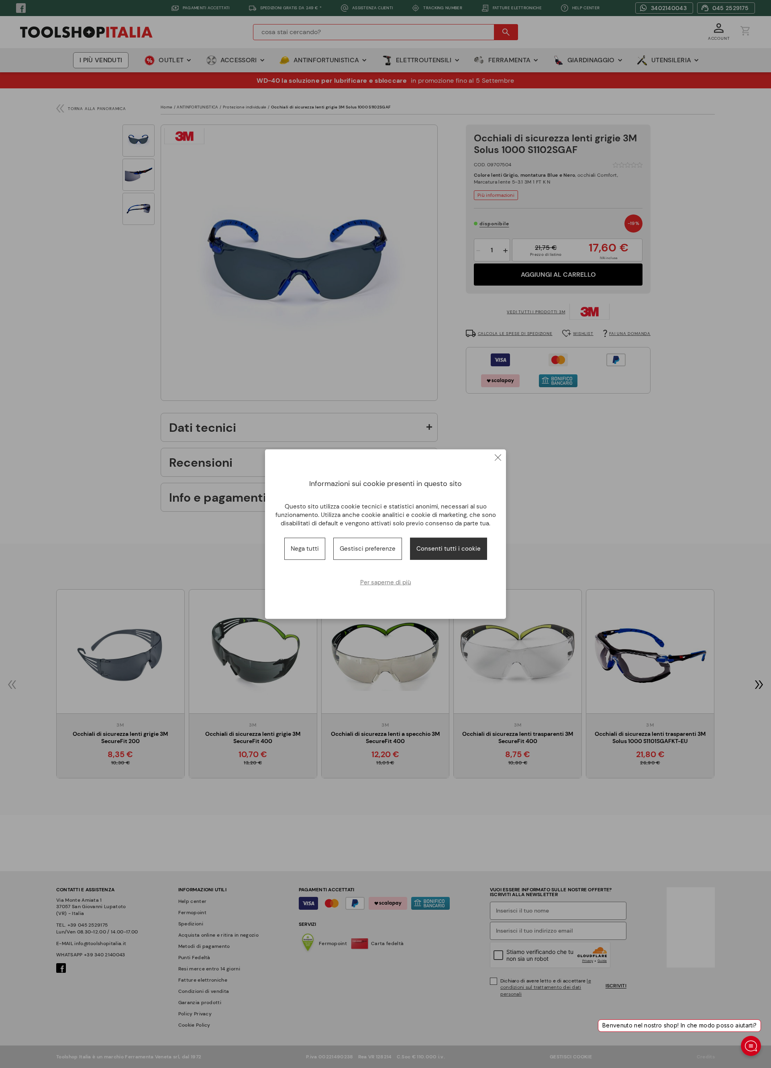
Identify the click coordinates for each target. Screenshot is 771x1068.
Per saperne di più (385, 582)
